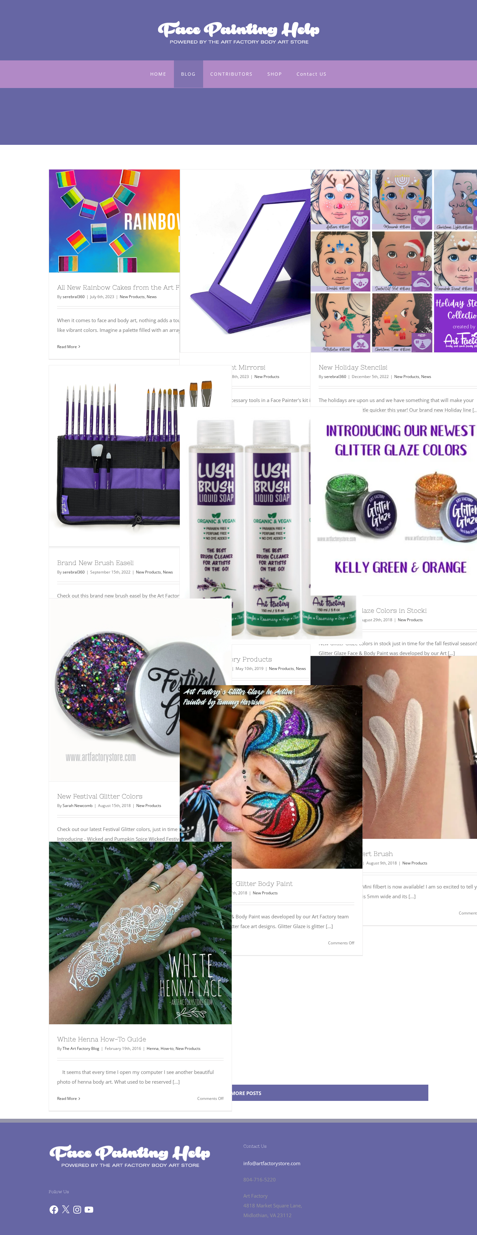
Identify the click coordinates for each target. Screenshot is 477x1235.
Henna (153, 1048)
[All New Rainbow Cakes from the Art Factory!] (140, 221)
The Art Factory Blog (81, 1048)
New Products (132, 296)
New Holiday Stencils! (390, 261)
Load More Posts (238, 1093)
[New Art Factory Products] (271, 525)
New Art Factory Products (259, 526)
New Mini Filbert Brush (390, 747)
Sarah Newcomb (77, 805)
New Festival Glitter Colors (128, 690)
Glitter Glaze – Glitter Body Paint (259, 777)
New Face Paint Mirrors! (259, 261)
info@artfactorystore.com (271, 1163)
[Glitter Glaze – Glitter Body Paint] (271, 777)
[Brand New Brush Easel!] (140, 456)
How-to (167, 1048)
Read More (67, 346)
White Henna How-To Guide (128, 933)
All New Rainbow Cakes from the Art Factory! (128, 221)
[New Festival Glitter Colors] (140, 690)
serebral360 (74, 296)
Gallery (152, 221)
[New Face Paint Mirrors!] (271, 261)
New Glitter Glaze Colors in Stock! (390, 504)
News (152, 296)
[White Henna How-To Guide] (140, 933)
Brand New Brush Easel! (128, 456)
